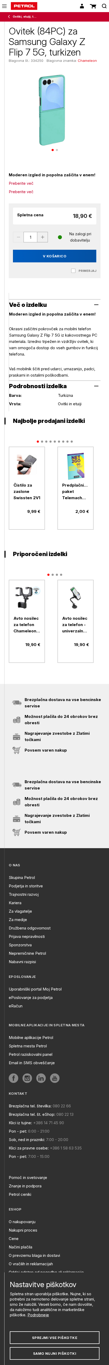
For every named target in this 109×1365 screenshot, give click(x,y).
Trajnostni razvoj (24, 894)
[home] (24, 6)
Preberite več (21, 183)
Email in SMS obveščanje (32, 1062)
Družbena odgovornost (30, 928)
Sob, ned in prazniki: (27, 1139)
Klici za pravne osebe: (29, 1148)
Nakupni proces (23, 1230)
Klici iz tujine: (20, 1122)
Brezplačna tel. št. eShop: (32, 1114)
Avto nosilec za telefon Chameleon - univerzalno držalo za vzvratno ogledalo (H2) (26, 625)
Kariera (15, 902)
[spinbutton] (30, 237)
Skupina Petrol (22, 877)
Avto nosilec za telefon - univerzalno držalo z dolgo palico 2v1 (74, 625)
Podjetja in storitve (26, 885)
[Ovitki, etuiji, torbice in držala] (10, 16)
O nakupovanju (22, 1221)
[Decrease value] (18, 237)
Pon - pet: (18, 1131)
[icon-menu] (4, 6)
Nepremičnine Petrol (27, 953)
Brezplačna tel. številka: (30, 1105)
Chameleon (87, 60)
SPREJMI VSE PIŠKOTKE (54, 1338)
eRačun (15, 1005)
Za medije (18, 919)
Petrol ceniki (20, 1194)
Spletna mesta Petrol (28, 1045)
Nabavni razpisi (22, 961)
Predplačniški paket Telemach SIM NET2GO (75, 492)
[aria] (26, 464)
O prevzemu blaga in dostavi (34, 1255)
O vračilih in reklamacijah (31, 1263)
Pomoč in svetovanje (28, 1177)
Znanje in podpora (25, 1185)
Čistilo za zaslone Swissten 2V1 (26, 491)
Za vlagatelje (20, 911)
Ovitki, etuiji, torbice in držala (25, 16)
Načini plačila (20, 1246)
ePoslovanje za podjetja (31, 997)
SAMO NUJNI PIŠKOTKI (54, 1353)
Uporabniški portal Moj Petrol (35, 989)
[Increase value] (42, 237)
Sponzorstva (20, 944)
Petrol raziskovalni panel (30, 1054)
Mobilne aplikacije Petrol (31, 1037)
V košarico (55, 256)
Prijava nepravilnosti (27, 936)
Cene (14, 1238)
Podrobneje (38, 1314)
